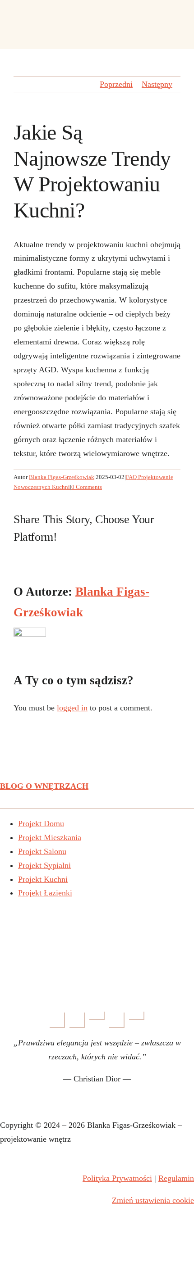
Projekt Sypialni (44, 865)
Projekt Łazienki (45, 892)
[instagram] (77, 1020)
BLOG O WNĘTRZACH (44, 786)
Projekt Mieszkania (49, 837)
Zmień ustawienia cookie (153, 1200)
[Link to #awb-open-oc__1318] (176, 23)
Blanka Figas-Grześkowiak (61, 477)
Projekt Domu (41, 823)
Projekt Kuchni (43, 879)
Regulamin (176, 1178)
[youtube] (97, 1016)
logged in (72, 707)
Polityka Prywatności (117, 1178)
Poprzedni (116, 84)
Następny (157, 84)
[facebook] (57, 1020)
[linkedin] (117, 1020)
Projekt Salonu (42, 851)
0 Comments (86, 487)
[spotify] (136, 1016)
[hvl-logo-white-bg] (97, 912)
